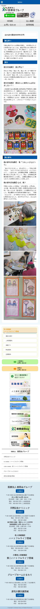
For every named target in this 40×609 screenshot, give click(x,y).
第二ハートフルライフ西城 (16, 466)
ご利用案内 (9, 340)
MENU (20, 2)
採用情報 (30, 24)
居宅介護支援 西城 (9, 476)
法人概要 (30, 20)
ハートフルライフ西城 (13, 461)
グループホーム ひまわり (11, 471)
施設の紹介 (9, 336)
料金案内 (8, 350)
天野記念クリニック (9, 456)
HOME (10, 20)
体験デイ (8, 345)
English (4, 6)
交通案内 (8, 354)
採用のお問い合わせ (21, 369)
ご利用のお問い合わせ (21, 362)
